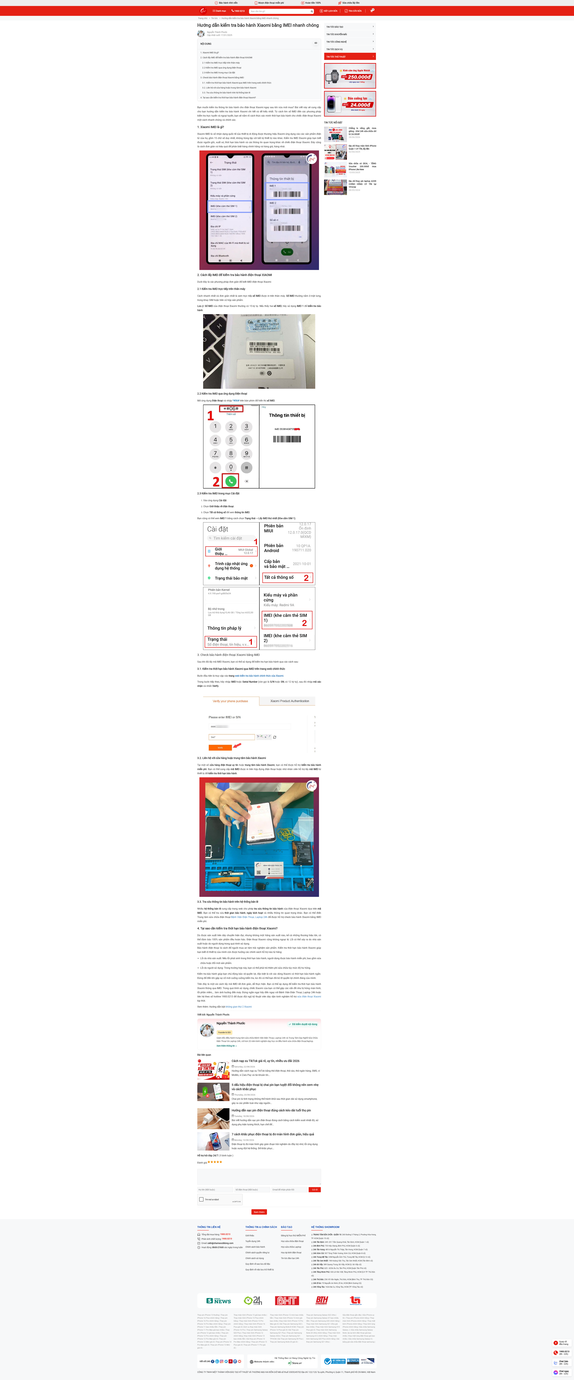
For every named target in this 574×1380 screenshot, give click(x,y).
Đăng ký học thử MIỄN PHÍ (293, 1235)
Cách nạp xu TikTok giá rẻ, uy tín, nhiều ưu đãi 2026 (265, 1061)
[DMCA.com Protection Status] (353, 1361)
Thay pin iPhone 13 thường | (209, 1315)
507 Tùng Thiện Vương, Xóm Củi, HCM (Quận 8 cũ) (339, 1253)
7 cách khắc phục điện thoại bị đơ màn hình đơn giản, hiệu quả (273, 1134)
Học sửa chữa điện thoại (292, 1241)
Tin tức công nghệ (336, 42)
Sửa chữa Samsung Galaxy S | (360, 1339)
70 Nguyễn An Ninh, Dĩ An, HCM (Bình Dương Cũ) (337, 1283)
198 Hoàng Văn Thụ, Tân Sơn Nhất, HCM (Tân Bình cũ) (343, 1261)
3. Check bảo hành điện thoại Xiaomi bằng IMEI (222, 77)
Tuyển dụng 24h (252, 1241)
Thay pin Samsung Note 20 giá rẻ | (284, 1342)
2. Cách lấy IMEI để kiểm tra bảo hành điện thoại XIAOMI (226, 57)
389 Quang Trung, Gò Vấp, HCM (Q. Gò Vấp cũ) (337, 1264)
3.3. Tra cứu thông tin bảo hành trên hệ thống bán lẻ (226, 92)
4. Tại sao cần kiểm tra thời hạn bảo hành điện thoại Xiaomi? (228, 97)
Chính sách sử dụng (254, 1258)
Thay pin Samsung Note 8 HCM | (283, 1327)
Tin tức (214, 18)
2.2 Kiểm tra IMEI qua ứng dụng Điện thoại (221, 67)
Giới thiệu (249, 1235)
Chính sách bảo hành (255, 1247)
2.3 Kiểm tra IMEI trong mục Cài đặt (218, 72)
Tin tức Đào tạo (334, 27)
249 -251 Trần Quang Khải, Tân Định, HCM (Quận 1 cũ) (341, 1242)
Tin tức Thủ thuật (336, 57)
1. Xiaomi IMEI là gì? (209, 52)
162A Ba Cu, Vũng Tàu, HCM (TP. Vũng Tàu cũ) (338, 1287)
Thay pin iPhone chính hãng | (358, 1318)
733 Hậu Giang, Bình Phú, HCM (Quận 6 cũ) (336, 1246)
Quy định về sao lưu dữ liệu (257, 1264)
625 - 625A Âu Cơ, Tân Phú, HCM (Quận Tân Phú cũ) (339, 1268)
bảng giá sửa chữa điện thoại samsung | (359, 1342)
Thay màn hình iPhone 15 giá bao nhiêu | (250, 1315)
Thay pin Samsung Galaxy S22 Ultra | (321, 1315)
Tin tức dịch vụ (334, 49)
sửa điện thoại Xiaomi (309, 996)
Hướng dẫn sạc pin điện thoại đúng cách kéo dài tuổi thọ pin (271, 1110)
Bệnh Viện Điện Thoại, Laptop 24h (249, 917)
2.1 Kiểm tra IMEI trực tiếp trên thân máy (221, 63)
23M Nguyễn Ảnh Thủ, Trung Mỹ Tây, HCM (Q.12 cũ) (341, 1257)
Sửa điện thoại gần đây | (353, 1315)
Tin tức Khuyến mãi (336, 34)
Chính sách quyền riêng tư (257, 1252)
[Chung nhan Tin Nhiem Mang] (367, 1361)
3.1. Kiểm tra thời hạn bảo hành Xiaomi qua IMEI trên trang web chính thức (236, 83)
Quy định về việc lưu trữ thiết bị (259, 1269)
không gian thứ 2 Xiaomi (239, 1006)
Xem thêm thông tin (226, 1046)
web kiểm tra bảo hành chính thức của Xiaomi (259, 675)
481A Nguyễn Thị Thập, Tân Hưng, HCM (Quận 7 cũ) (340, 1250)
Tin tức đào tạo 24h (290, 1258)
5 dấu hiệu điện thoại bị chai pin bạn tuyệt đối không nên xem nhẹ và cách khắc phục (275, 1087)
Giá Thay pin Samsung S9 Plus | (290, 1339)
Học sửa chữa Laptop (291, 1247)
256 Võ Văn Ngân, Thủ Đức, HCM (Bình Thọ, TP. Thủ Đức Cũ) (343, 1279)
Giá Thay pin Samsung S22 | (291, 1324)
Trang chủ (202, 18)
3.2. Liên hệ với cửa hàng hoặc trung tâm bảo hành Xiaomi (229, 88)
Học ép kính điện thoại (291, 1252)
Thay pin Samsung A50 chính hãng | (325, 1321)
